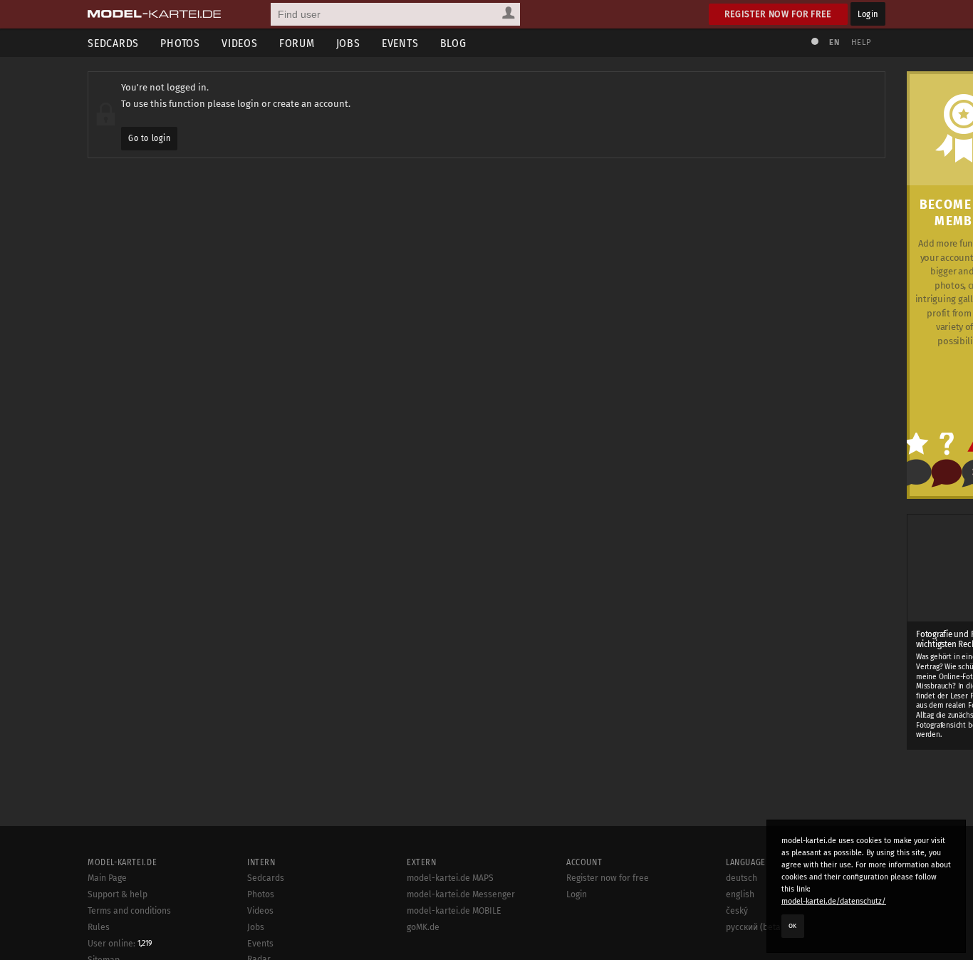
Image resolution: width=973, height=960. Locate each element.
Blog (453, 43)
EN (834, 42)
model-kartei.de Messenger (461, 894)
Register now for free (778, 14)
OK (793, 926)
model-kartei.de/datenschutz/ (833, 901)
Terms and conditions (129, 911)
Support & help (117, 894)
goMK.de (423, 927)
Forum (297, 43)
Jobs (348, 43)
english (740, 894)
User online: (120, 944)
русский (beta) (755, 927)
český (737, 911)
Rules (99, 927)
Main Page (107, 878)
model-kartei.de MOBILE (454, 911)
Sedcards (113, 43)
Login (868, 14)
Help (861, 42)
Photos (180, 43)
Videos (240, 43)
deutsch (741, 878)
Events (400, 43)
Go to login (149, 138)
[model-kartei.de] (154, 14)
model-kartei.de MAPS (450, 878)
